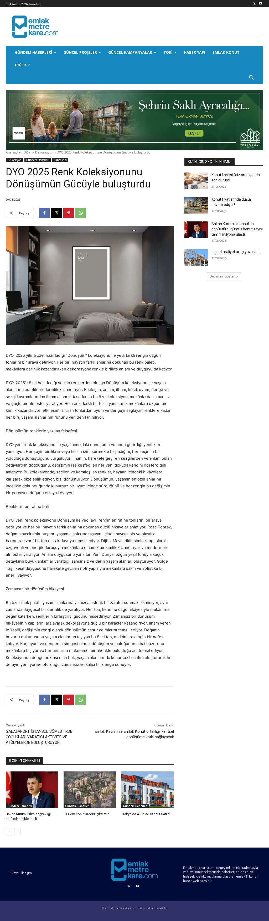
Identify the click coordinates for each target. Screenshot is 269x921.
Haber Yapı (60, 160)
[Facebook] (44, 213)
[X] (254, 4)
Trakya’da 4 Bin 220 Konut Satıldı (145, 814)
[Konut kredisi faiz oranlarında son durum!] (196, 180)
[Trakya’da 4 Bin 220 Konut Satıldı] (147, 789)
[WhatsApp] (80, 213)
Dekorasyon (44, 152)
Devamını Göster (222, 276)
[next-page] (17, 831)
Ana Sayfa (13, 152)
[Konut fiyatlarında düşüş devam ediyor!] (196, 205)
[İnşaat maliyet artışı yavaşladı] (196, 257)
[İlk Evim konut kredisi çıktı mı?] (90, 789)
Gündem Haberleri (37, 160)
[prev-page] (9, 831)
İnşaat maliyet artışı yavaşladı (235, 252)
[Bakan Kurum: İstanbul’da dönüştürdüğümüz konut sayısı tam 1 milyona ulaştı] (196, 229)
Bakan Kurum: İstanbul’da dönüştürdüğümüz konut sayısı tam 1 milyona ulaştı (237, 229)
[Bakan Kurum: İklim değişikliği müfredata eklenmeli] (32, 789)
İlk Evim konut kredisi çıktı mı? (86, 814)
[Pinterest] (68, 213)
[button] (251, 77)
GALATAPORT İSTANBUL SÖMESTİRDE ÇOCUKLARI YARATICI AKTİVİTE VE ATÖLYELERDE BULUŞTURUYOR (39, 737)
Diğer (28, 152)
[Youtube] (260, 4)
